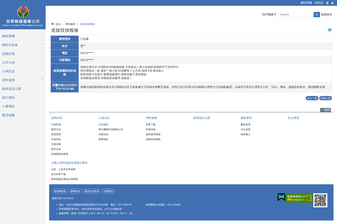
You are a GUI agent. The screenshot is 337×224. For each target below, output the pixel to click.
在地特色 (56, 139)
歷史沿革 (56, 149)
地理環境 (56, 134)
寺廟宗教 (56, 144)
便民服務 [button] (8, 80)
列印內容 (330, 30)
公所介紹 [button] (8, 62)
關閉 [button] (327, 109)
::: (4, 2)
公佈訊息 (104, 117)
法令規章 (245, 129)
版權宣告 (75, 191)
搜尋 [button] (317, 14)
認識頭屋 (56, 117)
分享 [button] (327, 3)
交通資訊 (108, 191)
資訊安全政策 (91, 191)
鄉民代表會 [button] (10, 45)
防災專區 (293, 117)
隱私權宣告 (60, 191)
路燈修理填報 (153, 134)
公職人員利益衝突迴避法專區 (69, 162)
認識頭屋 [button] (8, 53)
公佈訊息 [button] (8, 71)
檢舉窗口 (245, 134)
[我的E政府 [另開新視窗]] (281, 197)
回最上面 (326, 98)
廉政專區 (246, 117)
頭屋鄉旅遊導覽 (59, 154)
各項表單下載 (58, 174)
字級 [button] (332, 3)
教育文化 (56, 129)
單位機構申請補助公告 (110, 129)
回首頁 (319, 2)
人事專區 (8, 106)
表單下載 (151, 124)
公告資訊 (103, 124)
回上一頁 (312, 98)
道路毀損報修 (87, 24)
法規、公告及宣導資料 (63, 169)
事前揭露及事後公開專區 (64, 179)
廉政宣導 (245, 124)
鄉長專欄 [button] (8, 36)
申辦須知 (151, 129)
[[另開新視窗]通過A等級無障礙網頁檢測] (299, 198)
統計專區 (8, 97)
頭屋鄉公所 (23, 17)
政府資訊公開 (11, 89)
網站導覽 (306, 2)
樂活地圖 (8, 115)
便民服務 (70, 24)
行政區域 (56, 124)
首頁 (57, 24)
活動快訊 (103, 134)
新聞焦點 (103, 139)
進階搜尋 (326, 14)
